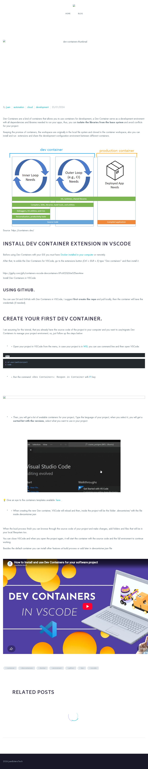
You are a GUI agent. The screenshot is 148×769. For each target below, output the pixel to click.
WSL (85, 346)
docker (42, 668)
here (58, 500)
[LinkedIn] (23, 676)
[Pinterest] (14, 676)
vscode (93, 668)
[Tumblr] (18, 676)
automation (19, 107)
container (10, 668)
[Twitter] (9, 676)
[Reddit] (27, 676)
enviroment (56, 668)
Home (68, 13)
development (42, 107)
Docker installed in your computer (77, 254)
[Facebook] (5, 676)
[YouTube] (140, 761)
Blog (80, 13)
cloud (30, 107)
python (71, 668)
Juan (8, 107)
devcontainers (27, 668)
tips (82, 668)
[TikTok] (144, 761)
